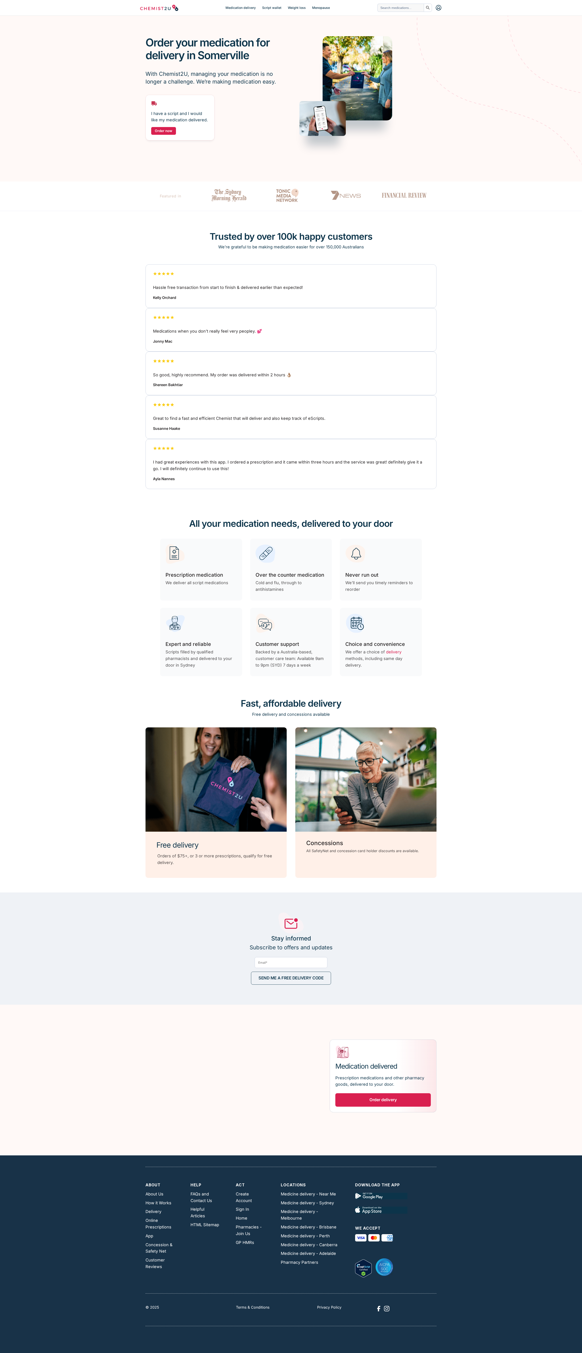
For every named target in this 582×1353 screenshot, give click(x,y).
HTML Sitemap (205, 1224)
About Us (154, 1194)
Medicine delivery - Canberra (309, 1244)
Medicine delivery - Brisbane (308, 1227)
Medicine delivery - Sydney (307, 1202)
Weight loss (297, 7)
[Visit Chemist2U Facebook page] (378, 1308)
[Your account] (438, 7)
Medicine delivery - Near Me (308, 1194)
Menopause (321, 7)
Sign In (242, 1209)
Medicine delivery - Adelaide (308, 1253)
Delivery (153, 1211)
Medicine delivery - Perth (305, 1235)
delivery (393, 652)
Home (241, 1218)
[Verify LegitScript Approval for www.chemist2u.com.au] (363, 1267)
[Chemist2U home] (159, 8)
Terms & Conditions (252, 1307)
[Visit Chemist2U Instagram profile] (386, 1308)
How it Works (158, 1202)
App (149, 1235)
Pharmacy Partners (299, 1262)
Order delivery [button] (383, 1099)
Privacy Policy (329, 1307)
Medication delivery (241, 7)
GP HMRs (245, 1242)
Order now (163, 131)
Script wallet (271, 7)
